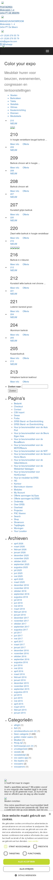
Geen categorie (21, 733)
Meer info (14, 144)
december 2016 (21, 650)
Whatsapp (7, 44)
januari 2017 (20, 647)
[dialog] (26, 845)
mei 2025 (18, 576)
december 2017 (21, 617)
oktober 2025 (20, 561)
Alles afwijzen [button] (27, 869)
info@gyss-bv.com (8, 41)
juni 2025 (18, 573)
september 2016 (21, 659)
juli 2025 (18, 570)
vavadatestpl (20, 754)
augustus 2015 (21, 691)
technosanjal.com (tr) (24, 745)
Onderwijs (18, 501)
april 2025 (18, 579)
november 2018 (21, 587)
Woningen (18, 528)
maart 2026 (19, 546)
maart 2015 (19, 706)
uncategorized (20, 748)
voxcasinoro (19, 766)
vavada (17, 751)
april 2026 (18, 543)
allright (17, 725)
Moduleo (18, 489)
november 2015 (21, 685)
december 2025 (21, 555)
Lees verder (33, 841)
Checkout (18, 406)
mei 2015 (18, 700)
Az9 (16, 727)
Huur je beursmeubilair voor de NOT (31, 450)
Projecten (18, 510)
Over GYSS (19, 504)
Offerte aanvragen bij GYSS (26, 498)
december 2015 (21, 682)
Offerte (26, 144)
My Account (19, 492)
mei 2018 (18, 605)
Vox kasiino (19, 760)
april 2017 (18, 641)
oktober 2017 (20, 623)
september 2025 (21, 564)
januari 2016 (20, 680)
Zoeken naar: (14, 386)
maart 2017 (19, 644)
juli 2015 (18, 694)
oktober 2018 (20, 590)
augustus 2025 (21, 567)
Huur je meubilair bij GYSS (26, 477)
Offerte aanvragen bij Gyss (26, 495)
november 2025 (21, 558)
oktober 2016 (20, 656)
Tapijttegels (19, 525)
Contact (17, 409)
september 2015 (21, 688)
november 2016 (21, 653)
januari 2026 (20, 552)
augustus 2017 (21, 629)
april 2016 (18, 671)
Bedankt (18, 403)
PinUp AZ (18, 742)
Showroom (19, 522)
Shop (16, 519)
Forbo (17, 418)
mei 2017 (18, 638)
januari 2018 (20, 614)
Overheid (18, 507)
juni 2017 (18, 635)
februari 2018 (20, 611)
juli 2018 (18, 599)
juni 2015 (18, 697)
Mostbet (17, 739)
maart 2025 (19, 582)
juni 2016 (18, 665)
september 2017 (21, 626)
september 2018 (21, 593)
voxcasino (18, 763)
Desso (17, 415)
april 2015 (18, 703)
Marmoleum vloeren (23, 486)
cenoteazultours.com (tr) (25, 730)
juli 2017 (18, 632)
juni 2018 (18, 602)
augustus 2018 (21, 596)
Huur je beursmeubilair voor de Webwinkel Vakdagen (28, 467)
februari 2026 (20, 549)
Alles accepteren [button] (26, 861)
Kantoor (17, 483)
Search (17, 516)
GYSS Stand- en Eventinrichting (28, 421)
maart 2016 (19, 674)
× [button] (50, 814)
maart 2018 (19, 608)
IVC (15, 480)
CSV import (19, 412)
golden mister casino (23, 736)
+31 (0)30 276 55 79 (9, 35)
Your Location (20, 531)
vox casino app (21, 757)
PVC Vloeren (20, 513)
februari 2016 (20, 677)
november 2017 (21, 620)
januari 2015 (20, 712)
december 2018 (21, 584)
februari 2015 (20, 709)
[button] (26, 875)
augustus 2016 (21, 662)
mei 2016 (18, 668)
